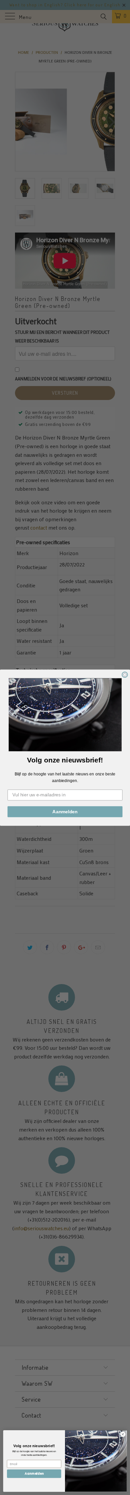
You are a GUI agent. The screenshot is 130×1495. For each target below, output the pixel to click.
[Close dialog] (125, 674)
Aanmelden (64, 811)
